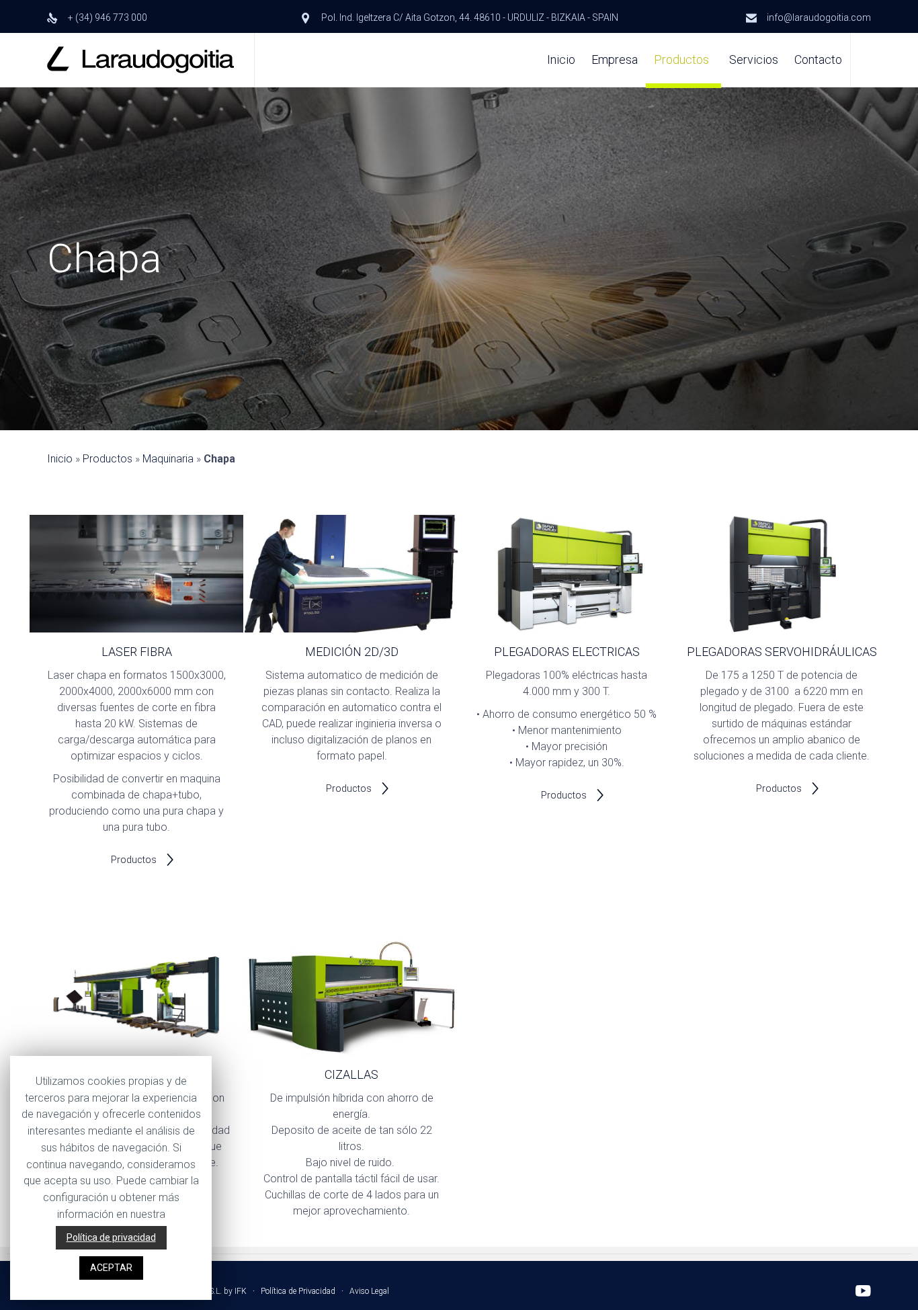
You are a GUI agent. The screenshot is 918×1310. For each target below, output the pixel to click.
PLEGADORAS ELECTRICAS (567, 652)
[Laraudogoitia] (140, 59)
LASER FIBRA (136, 652)
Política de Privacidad (298, 1291)
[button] (143, 859)
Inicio (561, 59)
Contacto (818, 59)
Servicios (753, 59)
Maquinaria (168, 458)
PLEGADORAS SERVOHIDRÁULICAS (782, 652)
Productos (681, 59)
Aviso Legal (369, 1291)
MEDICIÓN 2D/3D (352, 652)
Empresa (614, 59)
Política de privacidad (111, 1237)
